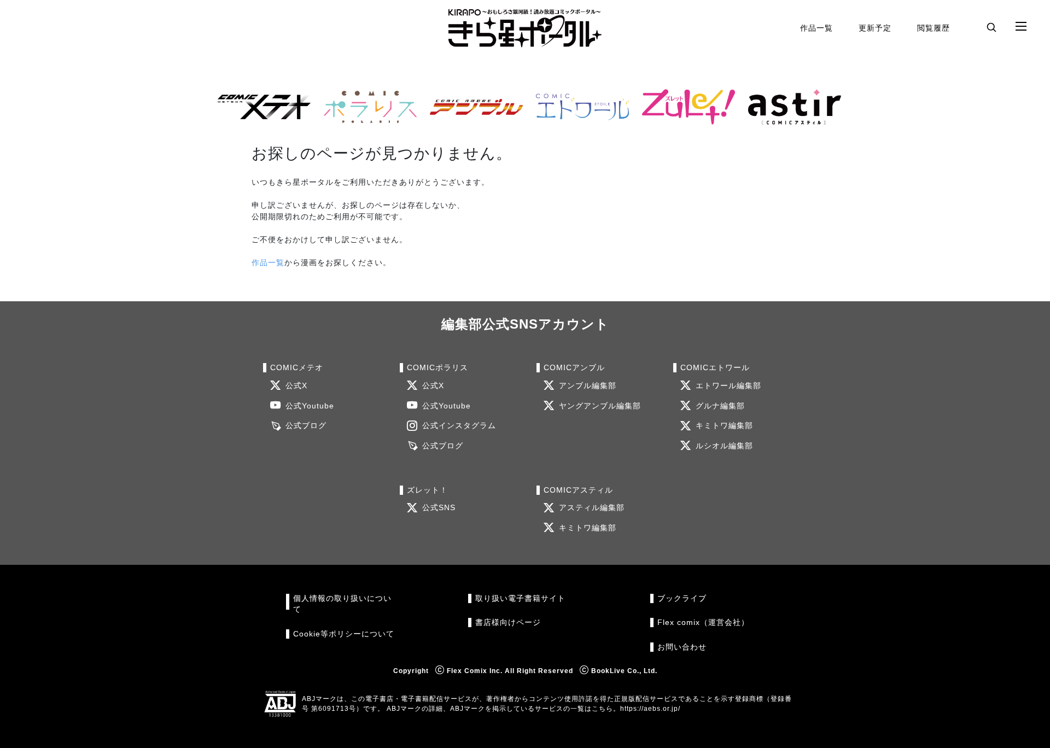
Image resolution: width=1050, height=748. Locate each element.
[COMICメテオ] (259, 107)
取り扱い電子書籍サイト (520, 598)
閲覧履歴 (933, 28)
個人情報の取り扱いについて (342, 603)
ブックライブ (682, 598)
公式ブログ (305, 426)
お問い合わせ (682, 647)
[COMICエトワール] (578, 107)
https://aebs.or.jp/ (650, 708)
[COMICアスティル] (790, 107)
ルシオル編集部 (724, 446)
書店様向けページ (508, 622)
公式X (296, 386)
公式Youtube (309, 406)
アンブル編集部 (587, 386)
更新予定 (875, 28)
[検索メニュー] (991, 26)
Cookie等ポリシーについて (343, 634)
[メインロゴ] (525, 28)
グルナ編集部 (720, 406)
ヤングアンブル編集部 (600, 406)
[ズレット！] (684, 107)
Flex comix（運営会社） (703, 622)
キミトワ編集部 (724, 426)
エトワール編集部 (728, 386)
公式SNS (439, 508)
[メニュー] (1021, 26)
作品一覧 (816, 28)
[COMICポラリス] (365, 107)
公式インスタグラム (459, 426)
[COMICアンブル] (471, 107)
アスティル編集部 (592, 508)
